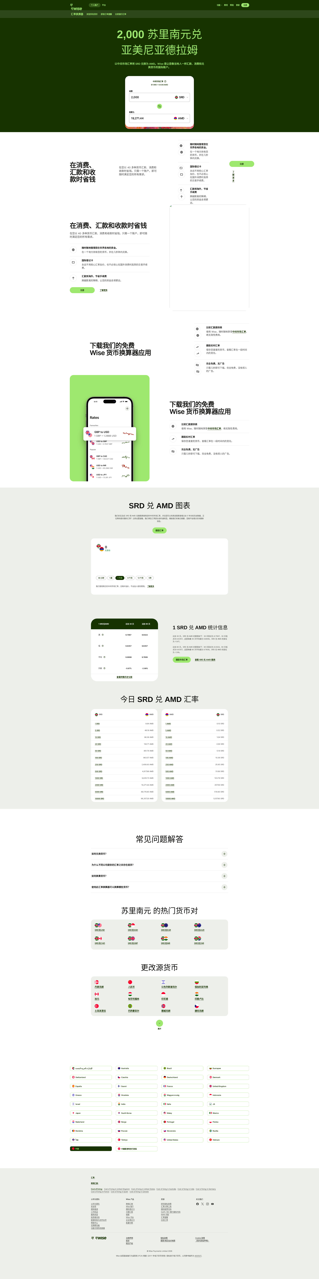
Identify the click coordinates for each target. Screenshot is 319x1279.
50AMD (168, 751)
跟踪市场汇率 (182, 659)
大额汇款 (129, 1212)
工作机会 (94, 1212)
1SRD (97, 724)
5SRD (97, 730)
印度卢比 (199, 999)
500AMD (169, 771)
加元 (97, 999)
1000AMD (169, 778)
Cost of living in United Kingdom (117, 1189)
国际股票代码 (166, 1209)
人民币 (131, 987)
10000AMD (170, 798)
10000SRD (99, 798)
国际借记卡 (130, 1209)
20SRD (98, 744)
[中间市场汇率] (165, 81)
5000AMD (169, 792)
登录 (238, 5)
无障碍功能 (95, 1225)
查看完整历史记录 (124, 677)
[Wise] (77, 5)
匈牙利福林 (133, 999)
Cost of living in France (100, 1192)
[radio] (101, 578)
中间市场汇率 (239, 331)
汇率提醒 (164, 1217)
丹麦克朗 (99, 987)
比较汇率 (164, 1220)
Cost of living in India (186, 1189)
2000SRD (99, 785)
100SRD (98, 758)
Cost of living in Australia (166, 1189)
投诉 (127, 1240)
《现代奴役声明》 (202, 1240)
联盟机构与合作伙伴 (99, 1220)
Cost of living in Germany (206, 1189)
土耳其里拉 (100, 1011)
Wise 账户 (130, 1206)
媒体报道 (94, 1209)
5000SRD (99, 792)
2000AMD (169, 785)
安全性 (93, 1206)
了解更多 (233, 176)
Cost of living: (97, 1189)
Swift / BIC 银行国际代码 (170, 1212)
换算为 (131, 112)
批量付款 (129, 1223)
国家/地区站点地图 (168, 1240)
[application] (114, 563)
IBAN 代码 (165, 1214)
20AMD (168, 744)
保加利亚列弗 (201, 987)
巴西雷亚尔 (133, 1011)
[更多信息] (102, 634)
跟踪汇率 (159, 530)
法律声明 (129, 1238)
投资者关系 (95, 1217)
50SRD (98, 751)
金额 (131, 91)
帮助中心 (94, 1223)
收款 (127, 1214)
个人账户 (94, 5)
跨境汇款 (129, 1204)
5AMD (168, 730)
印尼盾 (164, 999)
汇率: (93, 1177)
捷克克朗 (199, 1011)
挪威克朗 (165, 1011)
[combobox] (181, 97)
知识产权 (129, 1243)
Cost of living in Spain (119, 1192)
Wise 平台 (130, 1217)
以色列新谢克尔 (169, 987)
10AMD (168, 737)
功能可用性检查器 (98, 1228)
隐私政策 (164, 1238)
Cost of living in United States (143, 1189)
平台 (104, 5)
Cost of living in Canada (139, 1192)
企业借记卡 (130, 1220)
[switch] (159, 106)
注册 (245, 5)
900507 (198, 1256)
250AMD (169, 764)
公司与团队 (95, 1204)
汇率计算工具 (166, 1206)
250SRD (98, 764)
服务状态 (94, 1214)
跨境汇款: (94, 1183)
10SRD (98, 737)
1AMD (168, 724)
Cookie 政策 (200, 1238)
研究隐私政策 (166, 1204)
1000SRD (99, 778)
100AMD (169, 758)
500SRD (98, 771)
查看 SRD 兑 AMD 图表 (205, 659)
